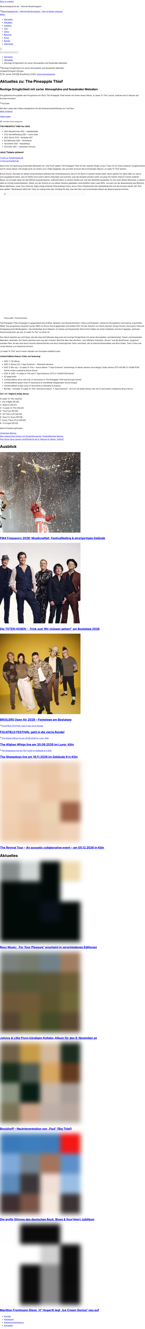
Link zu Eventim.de (10, 161)
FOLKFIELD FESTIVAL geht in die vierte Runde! (32, 732)
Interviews (8, 44)
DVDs (6, 31)
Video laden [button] (5, 116)
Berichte (7, 35)
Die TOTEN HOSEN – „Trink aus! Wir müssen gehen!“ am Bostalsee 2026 (50, 629)
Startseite (8, 19)
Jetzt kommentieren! (46, 74)
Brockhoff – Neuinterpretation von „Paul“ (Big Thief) (36, 1128)
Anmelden (8, 1325)
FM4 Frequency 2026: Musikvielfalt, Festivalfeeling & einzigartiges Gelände (52, 538)
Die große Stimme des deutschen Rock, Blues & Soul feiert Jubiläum (47, 1219)
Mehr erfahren (6, 111)
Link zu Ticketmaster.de (12, 158)
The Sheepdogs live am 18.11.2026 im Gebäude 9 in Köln (39, 757)
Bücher (7, 41)
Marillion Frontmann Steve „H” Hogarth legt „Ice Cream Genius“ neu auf (49, 1310)
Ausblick (8, 25)
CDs (6, 28)
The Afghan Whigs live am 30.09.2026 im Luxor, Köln (37, 744)
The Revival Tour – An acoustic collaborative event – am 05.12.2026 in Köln (52, 847)
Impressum (9, 1319)
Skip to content (7, 1)
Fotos (6, 38)
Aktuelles (8, 22)
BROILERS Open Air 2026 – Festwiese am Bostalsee (36, 719)
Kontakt (7, 1316)
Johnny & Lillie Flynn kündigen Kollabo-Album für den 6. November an (48, 1038)
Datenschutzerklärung (14, 1322)
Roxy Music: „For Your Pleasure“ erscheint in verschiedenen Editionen (48, 947)
